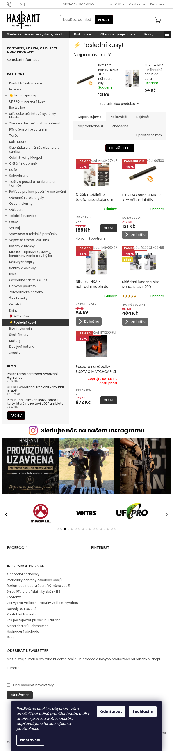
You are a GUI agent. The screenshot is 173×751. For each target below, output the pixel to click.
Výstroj (12, 227)
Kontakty (12, 597)
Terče (11, 135)
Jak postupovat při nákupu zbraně (32, 620)
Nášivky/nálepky (20, 262)
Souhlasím (141, 711)
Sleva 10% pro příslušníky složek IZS (32, 591)
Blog (8, 637)
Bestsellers (15, 107)
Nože (11, 169)
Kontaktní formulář (20, 614)
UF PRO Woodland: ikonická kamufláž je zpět (34, 388)
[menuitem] (34, 34)
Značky (12, 352)
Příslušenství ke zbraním (26, 129)
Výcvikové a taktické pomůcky (31, 234)
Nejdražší (141, 117)
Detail (107, 228)
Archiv (14, 415)
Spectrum (95, 238)
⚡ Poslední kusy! (20, 322)
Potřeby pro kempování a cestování (35, 191)
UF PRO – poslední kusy (25, 101)
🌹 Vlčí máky (17, 316)
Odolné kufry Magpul (23, 157)
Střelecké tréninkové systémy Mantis (30, 115)
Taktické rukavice (21, 216)
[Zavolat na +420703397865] (11, 4)
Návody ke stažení (19, 608)
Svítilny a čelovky (20, 268)
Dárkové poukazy (20, 286)
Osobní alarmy (19, 203)
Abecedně (118, 126)
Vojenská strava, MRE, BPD (27, 240)
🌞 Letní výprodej (20, 95)
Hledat (102, 19)
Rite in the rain (18, 328)
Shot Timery (17, 334)
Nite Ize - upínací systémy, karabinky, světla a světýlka (28, 254)
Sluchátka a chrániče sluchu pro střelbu (32, 149)
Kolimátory (15, 141)
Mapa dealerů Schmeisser (25, 626)
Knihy (11, 310)
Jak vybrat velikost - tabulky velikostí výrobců (40, 603)
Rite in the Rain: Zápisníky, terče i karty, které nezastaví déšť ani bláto (33, 401)
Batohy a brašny (20, 246)
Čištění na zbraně (21, 163)
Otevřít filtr (118, 148)
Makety (13, 340)
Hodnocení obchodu (21, 631)
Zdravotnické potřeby (24, 292)
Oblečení (14, 209)
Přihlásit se (18, 695)
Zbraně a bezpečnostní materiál (32, 123)
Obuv (11, 222)
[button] (56, 529)
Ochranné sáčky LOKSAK (26, 280)
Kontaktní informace (21, 59)
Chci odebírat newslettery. (32, 685)
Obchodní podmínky (77, 4)
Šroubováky (16, 298)
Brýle (11, 274)
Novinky (13, 89)
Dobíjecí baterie (19, 346)
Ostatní (13, 304)
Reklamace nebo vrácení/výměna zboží (36, 585)
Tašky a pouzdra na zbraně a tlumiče (30, 183)
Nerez (78, 238)
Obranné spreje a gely (24, 197)
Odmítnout (110, 711)
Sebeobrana (17, 175)
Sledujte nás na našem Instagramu (91, 430)
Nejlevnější (117, 117)
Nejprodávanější (88, 126)
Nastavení (29, 740)
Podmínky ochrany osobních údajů (32, 580)
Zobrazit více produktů (116, 103)
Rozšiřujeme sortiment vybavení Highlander (30, 375)
